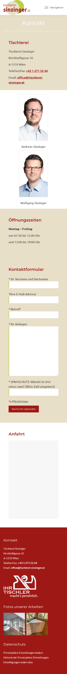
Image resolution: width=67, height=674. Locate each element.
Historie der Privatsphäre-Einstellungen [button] (26, 657)
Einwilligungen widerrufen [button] (18, 662)
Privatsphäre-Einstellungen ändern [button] (23, 652)
